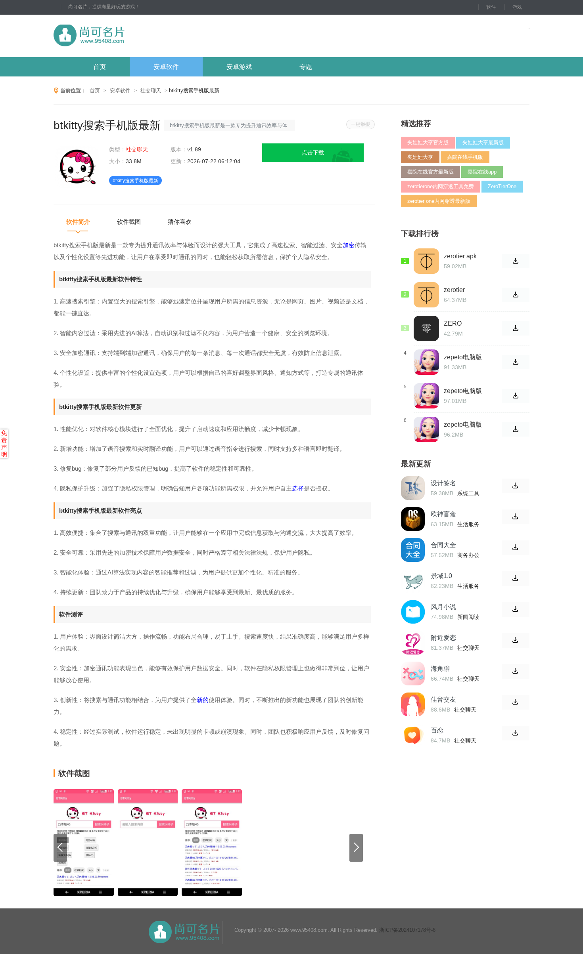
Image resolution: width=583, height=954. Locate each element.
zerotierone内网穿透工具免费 (440, 186)
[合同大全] (413, 550)
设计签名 (443, 483)
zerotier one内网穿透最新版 (438, 201)
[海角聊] (413, 673)
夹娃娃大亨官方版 (428, 142)
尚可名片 (132, 36)
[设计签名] (413, 488)
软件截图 (129, 221)
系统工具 (468, 493)
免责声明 (4, 443)
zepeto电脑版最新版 (463, 391)
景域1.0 (441, 575)
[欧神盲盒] (413, 519)
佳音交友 (443, 699)
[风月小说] (413, 612)
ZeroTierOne (502, 186)
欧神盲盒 (443, 514)
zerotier (454, 289)
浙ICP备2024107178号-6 (407, 930)
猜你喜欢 (180, 221)
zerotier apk (460, 256)
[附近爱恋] (413, 642)
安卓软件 (166, 66)
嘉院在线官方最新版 (430, 172)
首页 (99, 66)
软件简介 (78, 221)
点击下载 (313, 152)
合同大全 (443, 545)
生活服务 (468, 524)
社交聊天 (150, 90)
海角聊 (440, 668)
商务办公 (468, 555)
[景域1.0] (413, 581)
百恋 (437, 730)
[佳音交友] (413, 704)
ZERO (453, 323)
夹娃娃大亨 (420, 157)
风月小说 (443, 606)
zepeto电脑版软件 (463, 357)
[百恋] (413, 735)
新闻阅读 (468, 617)
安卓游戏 (239, 66)
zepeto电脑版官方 (463, 424)
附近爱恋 (443, 637)
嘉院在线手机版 (465, 157)
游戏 (517, 7)
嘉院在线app (482, 172)
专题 (305, 66)
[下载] (515, 486)
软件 (491, 7)
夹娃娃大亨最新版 (483, 142)
